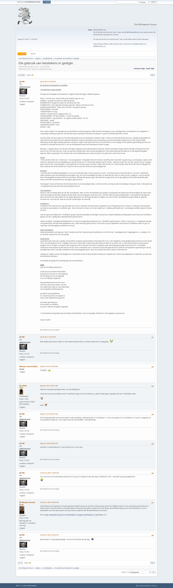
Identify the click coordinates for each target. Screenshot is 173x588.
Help (137, 585)
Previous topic (139, 68)
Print (153, 75)
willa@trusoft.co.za (99, 46)
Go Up (20, 563)
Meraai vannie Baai (27, 503)
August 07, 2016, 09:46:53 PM (49, 443)
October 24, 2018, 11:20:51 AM (49, 473)
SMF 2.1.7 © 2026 (21, 585)
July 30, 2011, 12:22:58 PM (48, 81)
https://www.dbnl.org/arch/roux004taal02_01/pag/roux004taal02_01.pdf (71, 515)
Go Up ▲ (154, 585)
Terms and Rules (145, 585)
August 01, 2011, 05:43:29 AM (49, 366)
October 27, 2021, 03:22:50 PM (49, 535)
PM (23, 81)
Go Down (21, 75)
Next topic (150, 68)
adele (24, 385)
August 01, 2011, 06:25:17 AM (49, 385)
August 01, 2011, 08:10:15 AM (49, 414)
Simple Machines (32, 585)
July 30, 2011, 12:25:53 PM (48, 337)
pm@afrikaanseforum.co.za (134, 32)
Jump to (124, 572)
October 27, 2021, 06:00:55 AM (49, 502)
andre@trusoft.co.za (139, 44)
